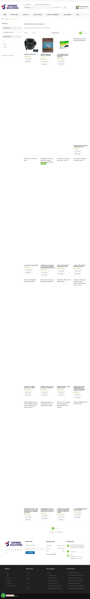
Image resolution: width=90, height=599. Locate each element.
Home (4, 14)
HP (27, 585)
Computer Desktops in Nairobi (54, 585)
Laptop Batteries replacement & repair (76, 575)
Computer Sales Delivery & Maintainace (76, 588)
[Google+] (12, 550)
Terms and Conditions (11, 585)
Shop (6, 18)
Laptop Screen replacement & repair (75, 578)
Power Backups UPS (52, 575)
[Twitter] (9, 550)
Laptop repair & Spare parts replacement (76, 585)
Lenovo (28, 588)
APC (28, 575)
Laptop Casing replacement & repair (75, 580)
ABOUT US (9, 580)
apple (28, 578)
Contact (8, 578)
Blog (77, 14)
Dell (28, 580)
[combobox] (57, 7)
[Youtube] (21, 550)
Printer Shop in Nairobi (52, 580)
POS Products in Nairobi (52, 583)
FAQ (7, 572)
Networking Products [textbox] (12, 32)
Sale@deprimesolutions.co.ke (76, 558)
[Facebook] (6, 550)
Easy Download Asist (52, 578)
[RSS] (6, 552)
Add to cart (28, 58)
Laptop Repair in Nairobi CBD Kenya (55, 588)
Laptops (49, 572)
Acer (28, 572)
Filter (5, 46)
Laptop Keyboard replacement (74, 583)
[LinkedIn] (15, 550)
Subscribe (30, 552)
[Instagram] (18, 550)
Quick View (28, 61)
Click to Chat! (10, 595)
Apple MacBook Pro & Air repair (74, 572)
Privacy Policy (9, 583)
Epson (28, 583)
